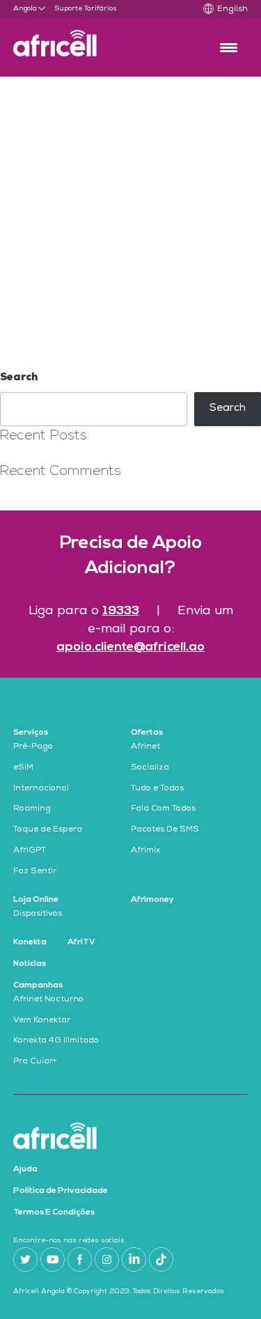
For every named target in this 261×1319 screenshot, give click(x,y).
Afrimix (145, 851)
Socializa (150, 768)
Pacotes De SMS (165, 830)
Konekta (30, 942)
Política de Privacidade (60, 1191)
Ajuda (25, 1169)
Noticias (29, 964)
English (232, 10)
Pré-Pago (33, 747)
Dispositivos (37, 914)
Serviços (30, 732)
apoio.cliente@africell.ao (130, 647)
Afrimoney (152, 900)
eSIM (23, 768)
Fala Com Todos (163, 809)
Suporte (68, 9)
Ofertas (147, 732)
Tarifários (100, 9)
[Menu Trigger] (228, 47)
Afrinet (145, 747)
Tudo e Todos (157, 789)
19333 (120, 611)
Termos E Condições (54, 1212)
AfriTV (81, 942)
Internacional (41, 789)
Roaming (32, 809)
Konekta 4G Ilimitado (56, 1041)
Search (19, 378)
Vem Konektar (41, 1021)
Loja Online (35, 900)
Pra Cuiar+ (35, 1062)
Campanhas (38, 985)
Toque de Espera (47, 830)
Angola (25, 9)
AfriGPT (29, 851)
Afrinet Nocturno (48, 1000)
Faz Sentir (34, 872)
